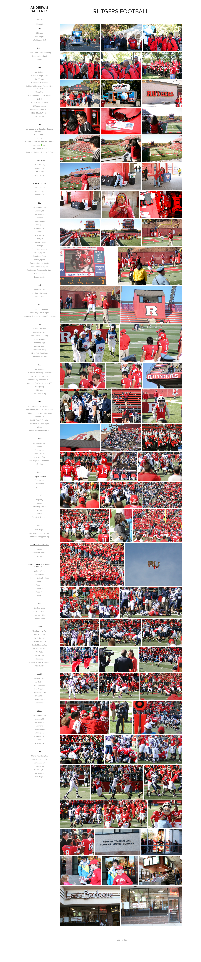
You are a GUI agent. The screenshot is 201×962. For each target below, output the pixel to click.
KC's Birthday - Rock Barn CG (39, 406)
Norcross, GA (39, 769)
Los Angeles (39, 689)
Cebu (39, 510)
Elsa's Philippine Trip (39, 544)
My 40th (39, 652)
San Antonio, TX (39, 207)
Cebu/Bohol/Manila (39, 249)
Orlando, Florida (39, 641)
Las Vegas (39, 36)
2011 (39, 364)
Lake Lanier (39, 487)
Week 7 (39, 595)
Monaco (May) (39, 346)
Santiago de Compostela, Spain (39, 270)
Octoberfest (39, 483)
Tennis (39, 446)
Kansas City (39, 655)
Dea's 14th (39, 695)
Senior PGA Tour (39, 648)
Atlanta (39, 59)
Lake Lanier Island (39, 56)
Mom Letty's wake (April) (39, 312)
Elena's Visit (39, 160)
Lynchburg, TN (39, 168)
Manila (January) (39, 328)
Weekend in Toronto (39, 376)
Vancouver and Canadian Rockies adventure (39, 130)
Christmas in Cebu (39, 356)
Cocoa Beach (39, 699)
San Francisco (39, 608)
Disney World (39, 221)
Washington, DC (39, 40)
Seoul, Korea (39, 134)
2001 (39, 751)
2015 (39, 285)
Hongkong (39, 386)
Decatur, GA (39, 416)
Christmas (39, 659)
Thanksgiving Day (39, 631)
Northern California (39, 293)
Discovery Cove (39, 692)
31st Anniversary (39, 106)
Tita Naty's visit (39, 183)
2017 (39, 202)
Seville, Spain (39, 252)
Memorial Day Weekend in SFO (39, 383)
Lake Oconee (39, 618)
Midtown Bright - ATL (39, 75)
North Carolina (39, 453)
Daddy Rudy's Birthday (39, 420)
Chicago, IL (39, 224)
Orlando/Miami (39, 611)
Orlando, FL (39, 210)
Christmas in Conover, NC (39, 423)
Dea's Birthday (39, 339)
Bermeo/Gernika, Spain (39, 263)
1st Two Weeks (39, 571)
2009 (39, 438)
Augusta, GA (39, 228)
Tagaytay (39, 499)
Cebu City (39, 92)
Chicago (39, 33)
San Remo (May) (39, 349)
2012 (39, 324)
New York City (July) (39, 353)
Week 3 (39, 581)
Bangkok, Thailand (39, 517)
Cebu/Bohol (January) (39, 309)
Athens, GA (39, 235)
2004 (39, 626)
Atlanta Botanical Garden (39, 662)
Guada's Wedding (39, 552)
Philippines (39, 450)
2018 (39, 124)
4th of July (39, 665)
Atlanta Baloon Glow (39, 102)
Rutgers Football (39, 476)
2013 (39, 304)
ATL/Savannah (39, 685)
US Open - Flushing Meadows (39, 372)
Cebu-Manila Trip (39, 393)
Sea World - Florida (39, 759)
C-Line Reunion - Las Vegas (39, 95)
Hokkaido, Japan (39, 242)
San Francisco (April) (39, 335)
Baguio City (39, 116)
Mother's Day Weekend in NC (39, 379)
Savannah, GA (39, 187)
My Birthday (39, 72)
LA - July (39, 464)
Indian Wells (39, 296)
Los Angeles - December (39, 460)
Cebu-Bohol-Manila (39, 148)
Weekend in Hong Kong (39, 109)
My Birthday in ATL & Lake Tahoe (39, 409)
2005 (39, 603)
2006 (39, 525)
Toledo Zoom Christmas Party (39, 52)
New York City (39, 164)
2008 (39, 472)
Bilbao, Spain (39, 259)
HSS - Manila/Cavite (39, 113)
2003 (39, 674)
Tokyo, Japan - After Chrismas (39, 413)
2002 (39, 710)
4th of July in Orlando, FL (39, 430)
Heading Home (39, 506)
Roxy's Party (39, 574)
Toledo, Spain (39, 277)
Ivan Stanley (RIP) (39, 332)
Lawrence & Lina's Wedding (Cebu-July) (39, 316)
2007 (39, 495)
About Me (39, 19)
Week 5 (39, 588)
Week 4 (39, 585)
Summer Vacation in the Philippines (39, 565)
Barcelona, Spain (39, 256)
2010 (39, 401)
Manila (39, 503)
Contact (39, 24)
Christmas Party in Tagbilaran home (39, 141)
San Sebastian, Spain (39, 266)
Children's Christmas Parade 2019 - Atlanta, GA (39, 87)
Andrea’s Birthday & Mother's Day (39, 152)
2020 (39, 48)
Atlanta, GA (39, 175)
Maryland (39, 217)
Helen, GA (39, 191)
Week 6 (39, 592)
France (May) (39, 342)
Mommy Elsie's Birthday (39, 578)
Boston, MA (39, 171)
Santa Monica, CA (39, 645)
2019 (39, 67)
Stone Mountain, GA (39, 756)
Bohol (39, 99)
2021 (39, 28)
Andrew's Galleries (39, 9)
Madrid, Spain (39, 273)
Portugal (39, 238)
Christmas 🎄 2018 (39, 145)
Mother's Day (39, 289)
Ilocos (39, 138)
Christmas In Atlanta (39, 82)
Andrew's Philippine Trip (39, 536)
